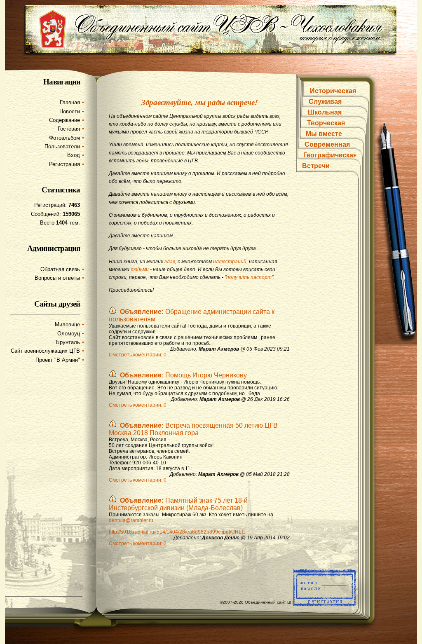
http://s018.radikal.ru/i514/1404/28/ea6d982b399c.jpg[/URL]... (177, 532)
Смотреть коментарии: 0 (137, 355)
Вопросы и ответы (57, 278)
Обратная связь (60, 269)
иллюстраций (229, 262)
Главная (70, 102)
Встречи (316, 165)
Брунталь (68, 342)
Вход (73, 155)
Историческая (333, 90)
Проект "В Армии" (57, 360)
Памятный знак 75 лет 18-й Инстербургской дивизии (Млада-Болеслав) (178, 504)
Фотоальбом (64, 138)
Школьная (325, 112)
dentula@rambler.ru (131, 520)
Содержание (64, 120)
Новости (69, 111)
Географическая (330, 155)
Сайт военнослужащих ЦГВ (45, 351)
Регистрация (64, 164)
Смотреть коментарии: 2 (137, 543)
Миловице (67, 324)
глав (169, 262)
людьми (140, 269)
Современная (327, 144)
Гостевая (69, 129)
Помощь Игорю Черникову (183, 375)
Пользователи (62, 146)
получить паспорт (249, 277)
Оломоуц (68, 333)
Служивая (325, 101)
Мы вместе (324, 133)
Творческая (326, 122)
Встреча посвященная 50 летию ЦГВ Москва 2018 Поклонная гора (193, 429)
